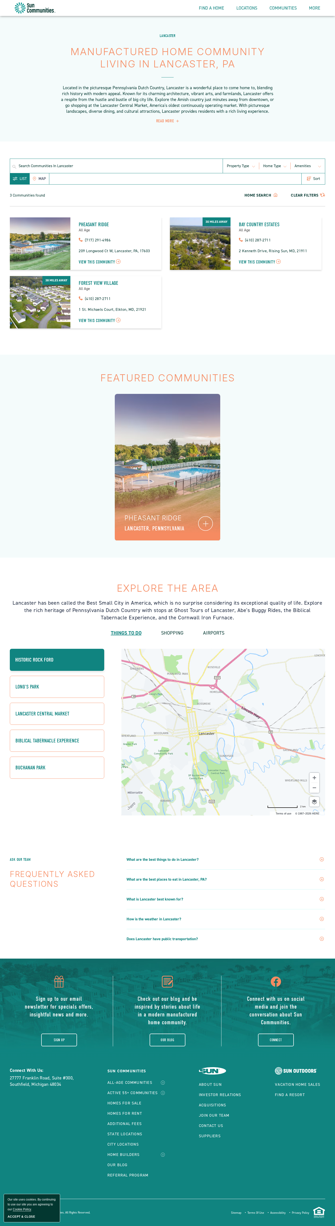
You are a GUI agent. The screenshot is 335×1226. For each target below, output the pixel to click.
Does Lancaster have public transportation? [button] (162, 939)
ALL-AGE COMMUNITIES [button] (129, 1082)
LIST (23, 178)
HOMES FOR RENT (124, 1113)
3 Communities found (27, 195)
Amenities (303, 165)
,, (42, 1081)
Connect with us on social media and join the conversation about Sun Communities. (276, 1010)
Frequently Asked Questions (52, 879)
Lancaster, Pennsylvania (155, 528)
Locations (246, 8)
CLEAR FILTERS (304, 195)
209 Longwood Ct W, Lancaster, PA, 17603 (114, 250)
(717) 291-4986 (98, 240)
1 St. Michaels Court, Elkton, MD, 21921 (112, 309)
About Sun (210, 1084)
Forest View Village (98, 283)
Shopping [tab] (172, 633)
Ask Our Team (20, 859)
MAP (42, 178)
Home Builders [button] (123, 1154)
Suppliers (210, 1135)
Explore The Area (168, 588)
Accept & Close (21, 1216)
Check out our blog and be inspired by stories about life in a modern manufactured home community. (167, 1010)
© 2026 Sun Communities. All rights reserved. (61, 1212)
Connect (276, 1040)
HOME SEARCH (258, 195)
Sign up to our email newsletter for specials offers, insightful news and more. (59, 1006)
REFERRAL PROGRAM (127, 1175)
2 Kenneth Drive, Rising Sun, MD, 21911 (273, 250)
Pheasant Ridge (94, 224)
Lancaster (167, 36)
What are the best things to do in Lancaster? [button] (163, 859)
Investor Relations (220, 1094)
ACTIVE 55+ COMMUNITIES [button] (132, 1092)
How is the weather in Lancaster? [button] (154, 919)
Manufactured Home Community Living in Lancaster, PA (167, 58)
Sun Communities (126, 1071)
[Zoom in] (314, 778)
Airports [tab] (213, 633)
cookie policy (22, 1209)
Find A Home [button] (211, 8)
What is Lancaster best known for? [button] (155, 899)
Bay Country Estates (259, 224)
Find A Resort (290, 1094)
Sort (316, 178)
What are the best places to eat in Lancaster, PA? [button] (167, 879)
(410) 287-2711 (258, 240)
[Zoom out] (314, 788)
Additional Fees (124, 1123)
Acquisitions (212, 1105)
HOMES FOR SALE (124, 1103)
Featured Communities (167, 378)
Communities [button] (283, 8)
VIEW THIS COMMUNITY (97, 262)
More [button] (314, 8)
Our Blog (167, 1040)
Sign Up (59, 1040)
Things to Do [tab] (126, 633)
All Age (84, 230)
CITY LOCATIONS (123, 1144)
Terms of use (283, 813)
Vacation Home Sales (297, 1084)
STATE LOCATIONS (124, 1134)
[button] (205, 523)
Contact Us (211, 1125)
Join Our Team (214, 1115)
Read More (165, 121)
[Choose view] (314, 802)
